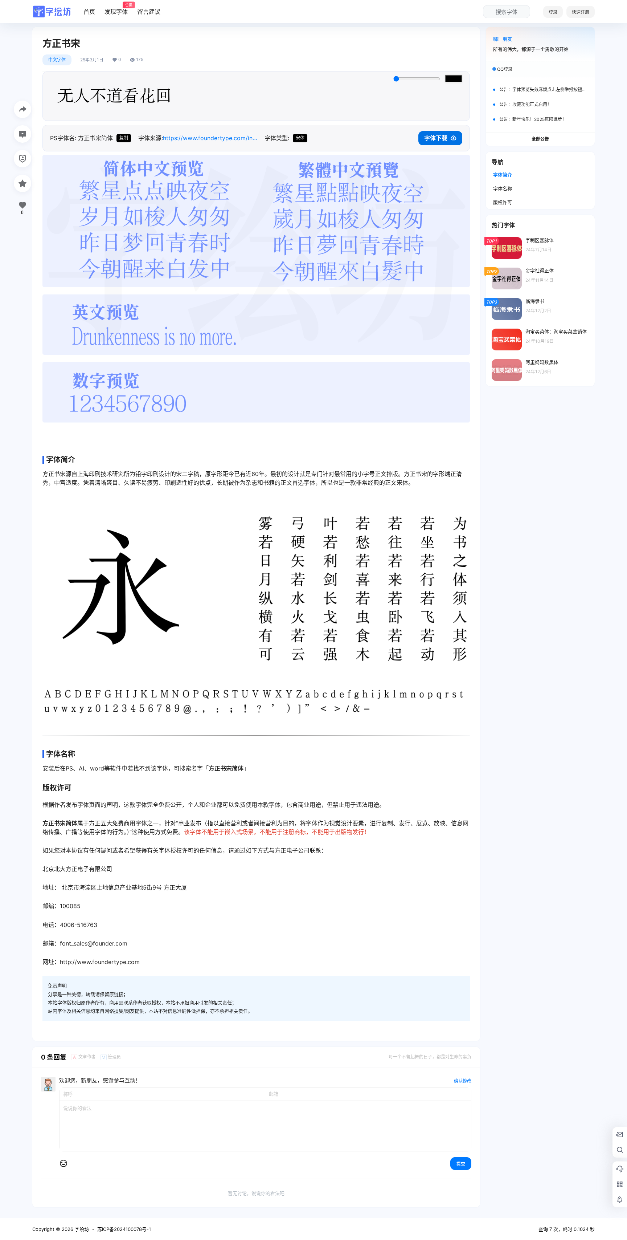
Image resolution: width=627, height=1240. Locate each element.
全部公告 (540, 139)
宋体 (300, 138)
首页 (89, 11)
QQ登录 (504, 69)
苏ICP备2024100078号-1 (124, 1229)
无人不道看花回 (114, 96)
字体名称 (502, 188)
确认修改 (462, 1081)
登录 (553, 12)
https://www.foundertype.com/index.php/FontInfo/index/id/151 (210, 138)
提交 (460, 1164)
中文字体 (57, 59)
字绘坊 (81, 1229)
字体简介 (502, 175)
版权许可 (502, 202)
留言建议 (148, 11)
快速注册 (580, 12)
